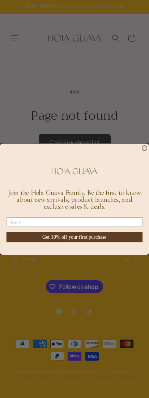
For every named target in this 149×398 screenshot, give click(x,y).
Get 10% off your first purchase (74, 236)
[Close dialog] (144, 148)
